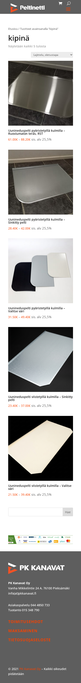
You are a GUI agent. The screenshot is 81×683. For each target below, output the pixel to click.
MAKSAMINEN (23, 630)
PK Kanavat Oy (30, 669)
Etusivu (13, 29)
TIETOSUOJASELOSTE (29, 639)
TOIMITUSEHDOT (25, 621)
